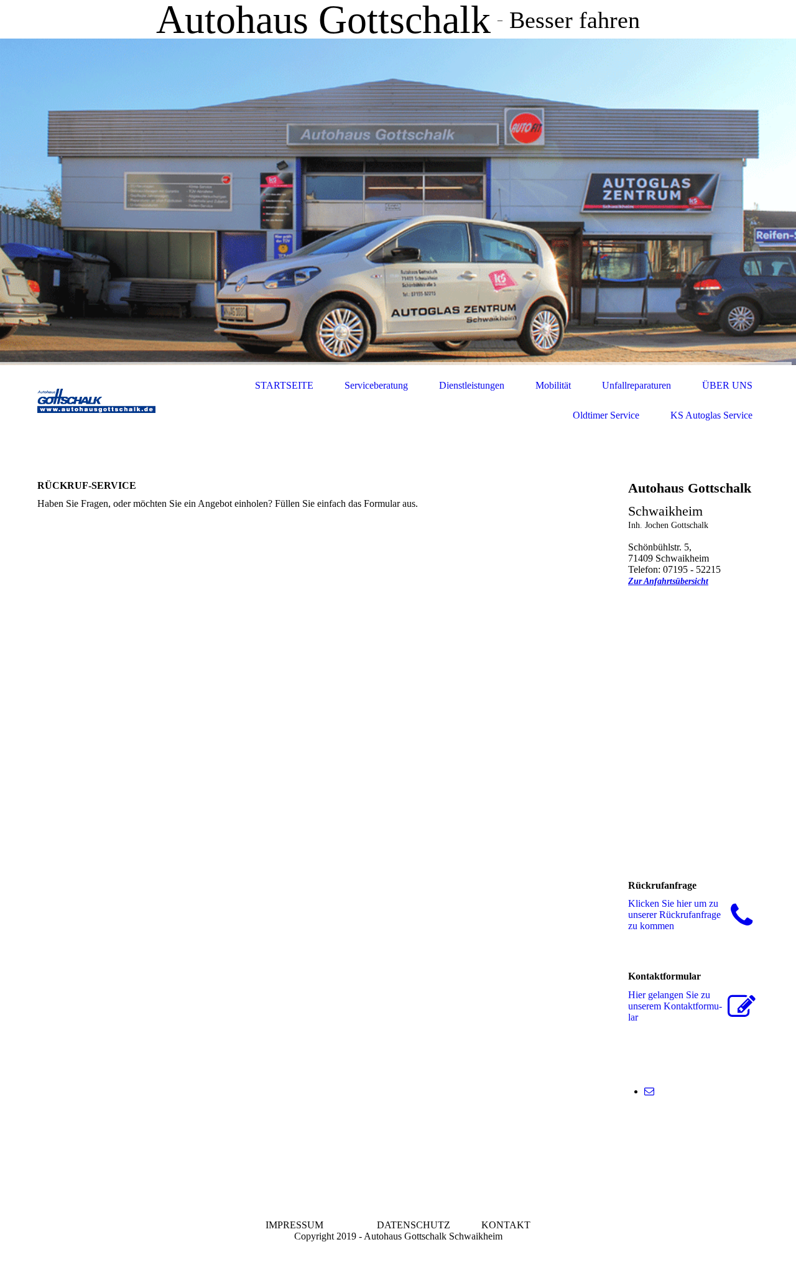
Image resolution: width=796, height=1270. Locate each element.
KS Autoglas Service (711, 415)
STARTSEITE (284, 385)
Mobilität (553, 385)
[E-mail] (649, 1091)
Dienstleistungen (471, 385)
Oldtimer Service (606, 415)
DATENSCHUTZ (413, 1225)
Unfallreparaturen (636, 385)
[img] (398, 202)
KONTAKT (505, 1225)
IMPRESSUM (296, 1225)
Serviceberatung (376, 385)
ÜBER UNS (727, 385)
